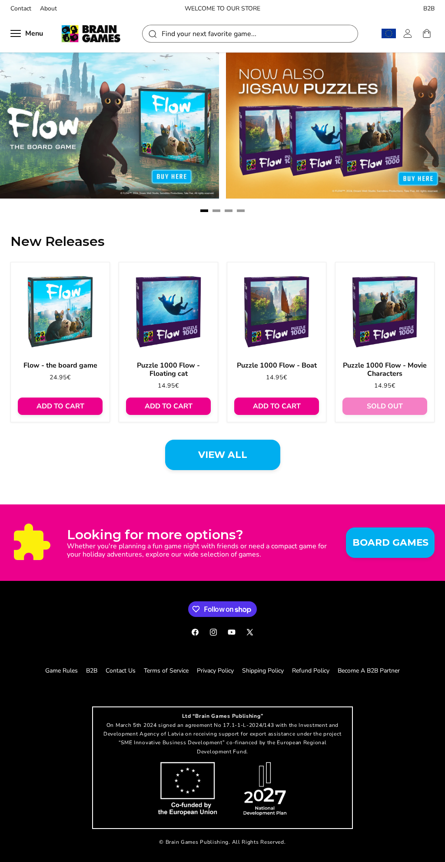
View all (222, 454)
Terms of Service (166, 670)
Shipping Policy (263, 670)
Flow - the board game (60, 365)
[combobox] (250, 33)
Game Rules (61, 670)
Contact (20, 8)
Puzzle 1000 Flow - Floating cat (168, 369)
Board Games (390, 542)
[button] (204, 210)
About (48, 8)
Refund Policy (310, 670)
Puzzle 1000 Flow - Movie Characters (385, 369)
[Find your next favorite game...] (152, 33)
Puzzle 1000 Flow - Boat (277, 365)
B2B (429, 8)
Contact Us (121, 670)
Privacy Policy (215, 670)
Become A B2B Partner (369, 670)
